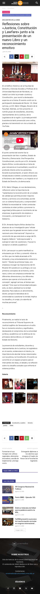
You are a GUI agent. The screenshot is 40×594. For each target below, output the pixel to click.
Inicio (3, 8)
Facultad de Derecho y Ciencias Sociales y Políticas (16, 15)
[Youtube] (32, 588)
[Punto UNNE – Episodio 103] (7, 500)
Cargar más (19, 530)
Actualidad (11, 8)
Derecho (30, 423)
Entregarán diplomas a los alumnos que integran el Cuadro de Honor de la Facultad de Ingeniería (29, 456)
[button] (3, 3)
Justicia (5, 425)
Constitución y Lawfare (18, 423)
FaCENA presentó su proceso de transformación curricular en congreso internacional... (26, 521)
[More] (32, 56)
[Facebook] (11, 56)
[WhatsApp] (27, 56)
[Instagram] (14, 588)
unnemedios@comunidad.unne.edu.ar (20, 573)
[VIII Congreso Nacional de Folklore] (7, 489)
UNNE (11, 425)
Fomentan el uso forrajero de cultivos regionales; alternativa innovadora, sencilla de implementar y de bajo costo (10, 457)
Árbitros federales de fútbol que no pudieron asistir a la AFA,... (25, 510)
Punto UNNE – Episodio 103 (25, 497)
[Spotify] (20, 588)
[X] (16, 56)
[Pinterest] (21, 56)
